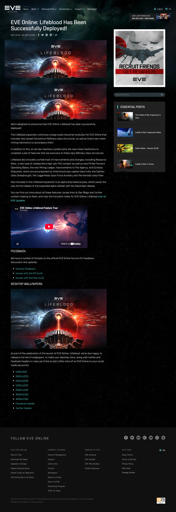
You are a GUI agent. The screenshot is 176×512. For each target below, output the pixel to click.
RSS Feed (126, 468)
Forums (51, 468)
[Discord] (151, 438)
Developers (52, 473)
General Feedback (26, 268)
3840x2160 (22, 394)
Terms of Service (129, 459)
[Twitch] (145, 438)
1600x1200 (22, 376)
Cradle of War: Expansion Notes (148, 132)
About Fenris (127, 455)
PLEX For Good (54, 491)
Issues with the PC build (29, 273)
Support (51, 459)
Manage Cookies (128, 472)
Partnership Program (56, 486)
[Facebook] (126, 438)
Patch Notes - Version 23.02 (147, 148)
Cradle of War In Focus (144, 164)
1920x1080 (22, 380)
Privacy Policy (127, 464)
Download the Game (19, 459)
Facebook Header (25, 403)
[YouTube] (138, 438)
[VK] (163, 438)
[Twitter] (132, 438)
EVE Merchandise (92, 464)
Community (53, 464)
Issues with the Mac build (30, 277)
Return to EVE (54, 482)
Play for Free (16, 455)
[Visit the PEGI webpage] (161, 501)
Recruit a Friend (54, 477)
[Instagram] (157, 438)
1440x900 (21, 371)
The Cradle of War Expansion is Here (148, 116)
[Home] (12, 12)
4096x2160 (22, 398)
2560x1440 (22, 389)
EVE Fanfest (90, 459)
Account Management (57, 455)
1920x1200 (22, 385)
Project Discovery (92, 468)
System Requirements (20, 468)
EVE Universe (90, 455)
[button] (158, 9)
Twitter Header (24, 407)
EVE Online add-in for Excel (22, 477)
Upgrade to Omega (18, 464)
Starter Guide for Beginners (22, 473)
